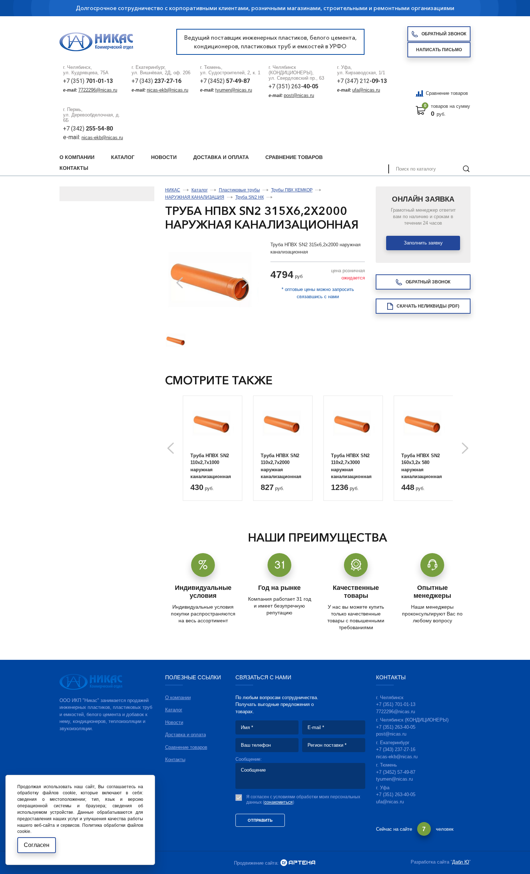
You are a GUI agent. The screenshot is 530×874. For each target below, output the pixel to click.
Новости (164, 157)
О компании (76, 157)
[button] (245, 283)
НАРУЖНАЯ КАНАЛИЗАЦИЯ (194, 197)
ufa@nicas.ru (366, 90)
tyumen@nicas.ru (233, 90)
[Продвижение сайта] (297, 863)
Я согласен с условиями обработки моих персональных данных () (303, 799)
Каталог (122, 157)
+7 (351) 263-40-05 (395, 727)
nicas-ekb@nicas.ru (167, 90)
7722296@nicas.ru (97, 90)
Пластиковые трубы (239, 190)
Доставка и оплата (221, 157)
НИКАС (172, 190)
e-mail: (72, 137)
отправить (260, 820)
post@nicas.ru (299, 95)
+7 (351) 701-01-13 (395, 704)
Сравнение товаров (447, 93)
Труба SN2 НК (249, 197)
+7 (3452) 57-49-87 (395, 772)
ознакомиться (278, 802)
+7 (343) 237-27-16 (395, 749)
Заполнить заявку (423, 243)
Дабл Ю (460, 862)
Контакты (73, 168)
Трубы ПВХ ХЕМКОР (292, 190)
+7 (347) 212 (362, 81)
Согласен (36, 845)
